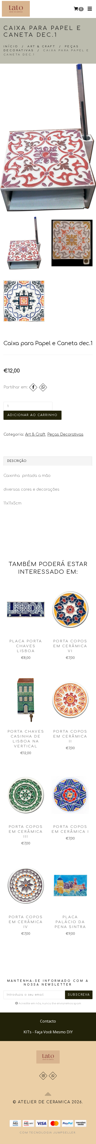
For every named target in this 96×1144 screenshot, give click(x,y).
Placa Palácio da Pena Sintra (70, 922)
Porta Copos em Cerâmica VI (70, 646)
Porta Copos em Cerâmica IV (26, 922)
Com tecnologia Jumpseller (47, 1132)
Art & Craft (41, 46)
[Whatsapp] (53, 1076)
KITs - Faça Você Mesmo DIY (48, 1031)
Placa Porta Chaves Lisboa (25, 646)
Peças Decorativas (65, 434)
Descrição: (17, 461)
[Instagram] (43, 1076)
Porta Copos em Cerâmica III (26, 832)
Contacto (48, 1021)
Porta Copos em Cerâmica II (70, 736)
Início (10, 46)
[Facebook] (33, 387)
